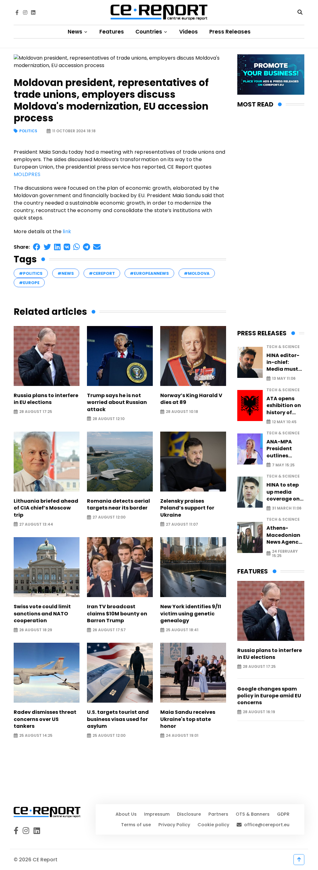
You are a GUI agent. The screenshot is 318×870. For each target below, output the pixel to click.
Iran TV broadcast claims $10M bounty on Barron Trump (117, 613)
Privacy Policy (174, 825)
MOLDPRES (27, 174)
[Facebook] (17, 12)
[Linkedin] (33, 12)
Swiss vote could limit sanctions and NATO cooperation (42, 613)
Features (111, 31)
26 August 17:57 (109, 630)
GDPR (283, 814)
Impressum (157, 814)
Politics (28, 131)
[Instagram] (25, 12)
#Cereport (102, 273)
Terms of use (136, 825)
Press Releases (230, 31)
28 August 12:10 (109, 418)
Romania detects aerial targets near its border (118, 504)
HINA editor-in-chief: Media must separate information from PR (282, 362)
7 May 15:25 (283, 465)
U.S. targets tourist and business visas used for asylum (118, 719)
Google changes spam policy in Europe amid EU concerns (269, 696)
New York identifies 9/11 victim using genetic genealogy (190, 613)
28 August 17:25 (35, 412)
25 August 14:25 (35, 735)
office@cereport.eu (266, 825)
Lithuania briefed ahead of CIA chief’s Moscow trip (46, 508)
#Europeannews (149, 273)
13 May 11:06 (284, 378)
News (76, 31)
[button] (36, 247)
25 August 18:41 (182, 630)
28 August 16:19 (259, 712)
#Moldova (197, 273)
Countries (149, 31)
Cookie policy (213, 825)
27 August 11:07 (182, 524)
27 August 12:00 (109, 517)
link (67, 231)
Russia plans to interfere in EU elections (46, 399)
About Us (126, 814)
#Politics (31, 273)
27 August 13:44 (36, 524)
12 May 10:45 (284, 421)
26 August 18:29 (35, 630)
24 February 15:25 (285, 553)
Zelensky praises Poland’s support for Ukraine (187, 508)
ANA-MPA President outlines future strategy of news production (281, 448)
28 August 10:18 (182, 412)
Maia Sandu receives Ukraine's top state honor (187, 719)
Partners (218, 814)
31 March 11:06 (287, 508)
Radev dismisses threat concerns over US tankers (45, 719)
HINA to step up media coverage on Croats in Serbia (283, 492)
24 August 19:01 (182, 735)
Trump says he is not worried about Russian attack (117, 402)
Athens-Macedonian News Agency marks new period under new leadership (284, 535)
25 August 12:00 (109, 735)
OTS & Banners (253, 814)
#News (65, 273)
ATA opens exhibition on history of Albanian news (283, 405)
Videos (188, 31)
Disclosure (189, 814)
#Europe (29, 283)
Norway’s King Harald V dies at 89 (191, 399)
